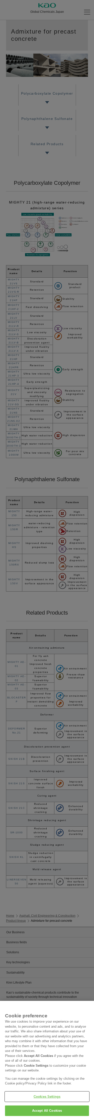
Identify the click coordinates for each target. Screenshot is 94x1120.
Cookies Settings (47, 1096)
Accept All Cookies (47, 1110)
